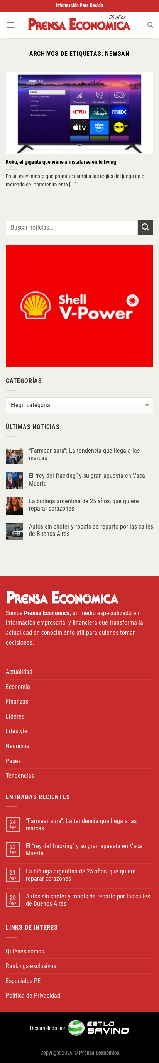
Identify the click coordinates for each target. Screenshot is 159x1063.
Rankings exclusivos (31, 966)
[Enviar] (145, 227)
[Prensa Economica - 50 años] (79, 25)
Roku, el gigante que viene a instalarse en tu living (61, 162)
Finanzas (17, 701)
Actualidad (19, 671)
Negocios (17, 746)
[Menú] (10, 24)
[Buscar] (150, 25)
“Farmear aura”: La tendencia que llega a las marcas (84, 454)
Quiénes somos (25, 951)
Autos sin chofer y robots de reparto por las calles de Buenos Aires (91, 530)
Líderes (15, 716)
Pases (13, 761)
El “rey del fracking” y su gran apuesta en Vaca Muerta (87, 479)
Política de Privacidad (33, 995)
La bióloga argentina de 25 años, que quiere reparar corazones (84, 504)
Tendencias (20, 775)
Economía (18, 686)
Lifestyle (16, 731)
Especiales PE (23, 981)
